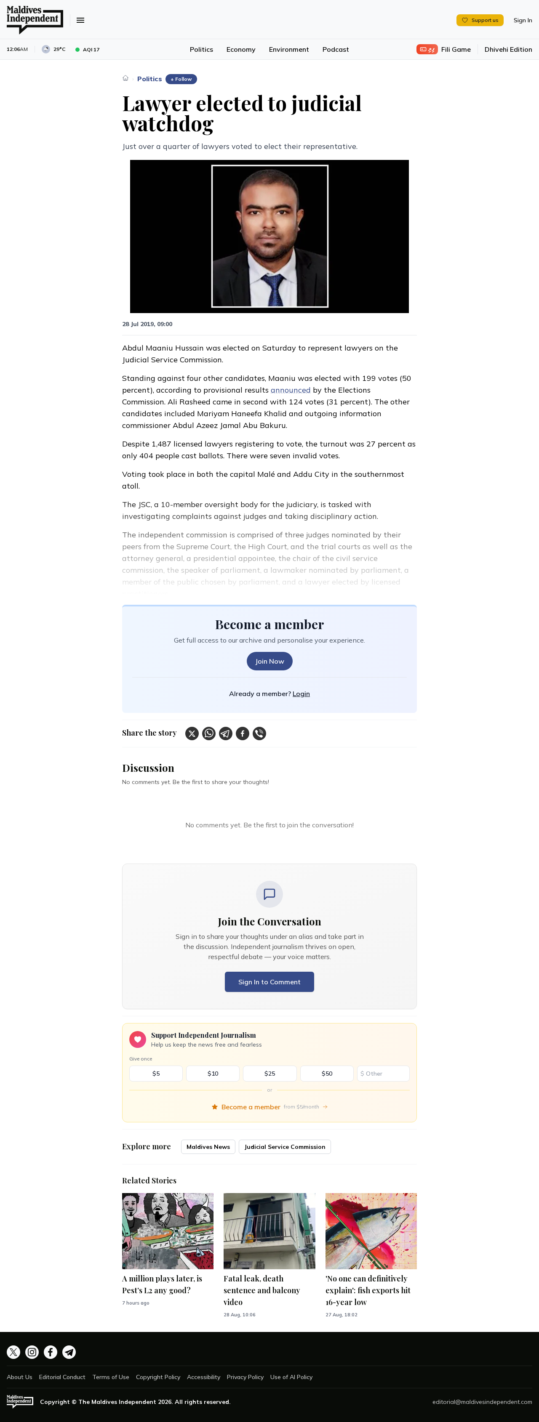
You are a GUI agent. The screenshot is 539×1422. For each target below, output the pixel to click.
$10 (213, 1073)
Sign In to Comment (269, 982)
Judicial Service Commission (285, 1147)
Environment (289, 49)
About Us (19, 1377)
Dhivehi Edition (508, 49)
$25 (269, 1073)
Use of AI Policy (291, 1377)
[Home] (125, 77)
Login (301, 693)
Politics (201, 49)
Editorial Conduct (62, 1377)
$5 (156, 1073)
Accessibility (203, 1377)
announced (291, 390)
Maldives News (208, 1147)
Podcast (336, 49)
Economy (241, 49)
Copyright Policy (158, 1377)
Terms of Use (110, 1377)
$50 (327, 1073)
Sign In (523, 20)
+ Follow (181, 79)
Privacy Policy (245, 1377)
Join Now (269, 661)
